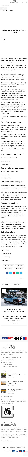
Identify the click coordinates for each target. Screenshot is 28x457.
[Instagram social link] (26, 2)
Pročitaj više (14, 323)
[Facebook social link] (23, 2)
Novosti (14, 306)
